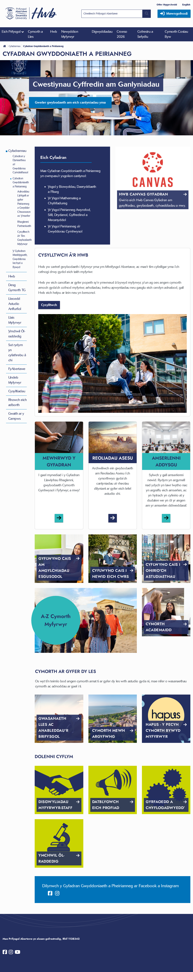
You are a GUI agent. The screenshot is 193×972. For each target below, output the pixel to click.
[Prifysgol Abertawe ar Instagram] (11, 953)
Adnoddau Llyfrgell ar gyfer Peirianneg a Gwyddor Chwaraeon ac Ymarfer (24, 204)
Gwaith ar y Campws (16, 416)
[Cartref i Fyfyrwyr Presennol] (5, 46)
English (186, 4)
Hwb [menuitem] (53, 32)
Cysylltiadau (16, 391)
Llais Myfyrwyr (14, 320)
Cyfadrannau (17, 151)
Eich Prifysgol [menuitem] (11, 32)
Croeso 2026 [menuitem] (122, 34)
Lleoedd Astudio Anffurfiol (14, 304)
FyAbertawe (16, 369)
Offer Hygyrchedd (167, 4)
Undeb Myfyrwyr (14, 380)
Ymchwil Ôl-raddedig (16, 333)
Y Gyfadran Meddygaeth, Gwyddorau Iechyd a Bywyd (20, 259)
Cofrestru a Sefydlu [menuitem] (145, 34)
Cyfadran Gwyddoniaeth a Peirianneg (21, 182)
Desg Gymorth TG (17, 287)
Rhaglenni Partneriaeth (24, 224)
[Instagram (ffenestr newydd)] (57, 893)
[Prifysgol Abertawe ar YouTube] (17, 953)
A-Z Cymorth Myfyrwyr (56, 620)
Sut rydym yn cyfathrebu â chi (17, 352)
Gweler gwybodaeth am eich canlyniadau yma (70, 102)
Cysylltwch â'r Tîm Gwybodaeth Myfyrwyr (24, 238)
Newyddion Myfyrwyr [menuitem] (69, 34)
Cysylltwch (49, 305)
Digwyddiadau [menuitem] (102, 32)
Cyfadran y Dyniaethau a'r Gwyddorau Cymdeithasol (20, 164)
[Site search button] (146, 14)
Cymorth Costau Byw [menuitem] (176, 34)
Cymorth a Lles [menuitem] (35, 34)
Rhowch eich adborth (17, 402)
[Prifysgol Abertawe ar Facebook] (5, 953)
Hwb (11, 276)
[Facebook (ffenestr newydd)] (50, 893)
